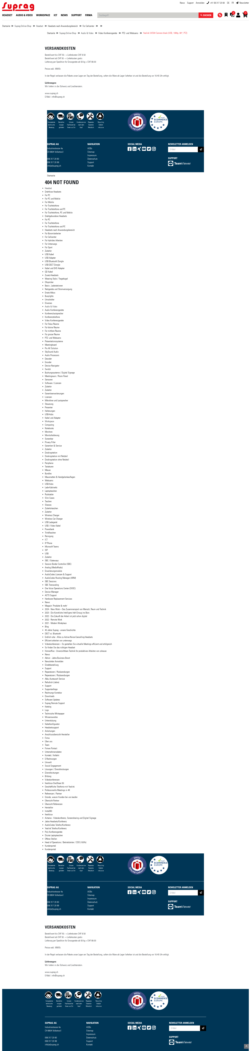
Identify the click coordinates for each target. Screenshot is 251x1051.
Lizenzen (48, 397)
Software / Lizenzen (53, 383)
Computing (49, 424)
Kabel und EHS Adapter (54, 268)
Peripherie (49, 463)
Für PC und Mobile (52, 198)
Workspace (43, 15)
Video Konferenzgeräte (108, 33)
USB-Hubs (49, 414)
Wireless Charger (52, 515)
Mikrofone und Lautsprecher (56, 400)
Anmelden (200, 2)
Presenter (49, 407)
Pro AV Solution (51, 348)
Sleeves (48, 504)
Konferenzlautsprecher (54, 313)
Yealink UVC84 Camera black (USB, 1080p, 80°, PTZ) (165, 33)
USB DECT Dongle (52, 264)
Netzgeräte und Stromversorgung (58, 289)
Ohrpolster (49, 282)
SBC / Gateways (52, 560)
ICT (55, 15)
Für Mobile (49, 202)
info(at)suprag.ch (54, 165)
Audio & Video (24, 15)
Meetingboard (51, 344)
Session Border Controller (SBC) (58, 564)
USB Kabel (49, 254)
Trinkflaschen (50, 532)
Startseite (6, 26)
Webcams (49, 480)
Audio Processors (52, 355)
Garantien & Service (53, 445)
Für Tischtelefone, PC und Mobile (58, 212)
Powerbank (49, 529)
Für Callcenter (89, 26)
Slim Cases (49, 498)
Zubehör (48, 250)
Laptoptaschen (51, 491)
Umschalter (49, 299)
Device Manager (52, 591)
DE (228, 2)
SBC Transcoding (52, 584)
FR (233, 2)
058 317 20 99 (53, 162)
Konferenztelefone (52, 317)
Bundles (48, 473)
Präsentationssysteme (54, 341)
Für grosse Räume (52, 334)
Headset (7, 15)
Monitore (48, 431)
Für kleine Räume (52, 327)
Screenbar (49, 438)
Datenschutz (92, 158)
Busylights (49, 296)
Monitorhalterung (52, 435)
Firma (88, 15)
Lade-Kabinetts (51, 487)
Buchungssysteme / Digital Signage (60, 372)
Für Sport (48, 247)
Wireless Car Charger (54, 518)
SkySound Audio (52, 351)
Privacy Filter (50, 442)
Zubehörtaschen (51, 508)
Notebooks (49, 428)
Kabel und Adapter (52, 417)
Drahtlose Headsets (53, 191)
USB (47, 553)
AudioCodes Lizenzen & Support (58, 574)
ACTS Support (51, 595)
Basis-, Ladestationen (54, 285)
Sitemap (90, 151)
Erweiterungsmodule (53, 571)
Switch (48, 369)
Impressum (92, 155)
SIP (46, 550)
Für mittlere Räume (53, 331)
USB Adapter (50, 257)
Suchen (206, 15)
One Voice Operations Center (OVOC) (60, 588)
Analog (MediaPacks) (54, 567)
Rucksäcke (49, 494)
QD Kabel (49, 271)
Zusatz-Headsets (51, 275)
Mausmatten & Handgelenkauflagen (60, 477)
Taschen (48, 501)
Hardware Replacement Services (58, 598)
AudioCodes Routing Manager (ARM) (60, 578)
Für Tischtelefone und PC (55, 209)
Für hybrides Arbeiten (54, 240)
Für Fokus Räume (52, 324)
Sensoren (49, 379)
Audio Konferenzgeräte (54, 310)
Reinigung (49, 536)
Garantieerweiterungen (54, 393)
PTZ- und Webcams (130, 33)
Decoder (48, 358)
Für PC (47, 195)
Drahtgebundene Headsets (56, 216)
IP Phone (48, 543)
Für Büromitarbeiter (53, 233)
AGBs (89, 148)
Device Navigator (52, 365)
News (182, 2)
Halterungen (50, 411)
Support (90, 162)
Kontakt (90, 165)
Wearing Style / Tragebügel (56, 278)
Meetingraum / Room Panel (56, 376)
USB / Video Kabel (53, 525)
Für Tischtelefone (52, 205)
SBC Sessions (50, 581)
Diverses (48, 303)
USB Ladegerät (51, 522)
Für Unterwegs (51, 244)
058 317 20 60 (53, 158)
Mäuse (48, 470)
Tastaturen (49, 466)
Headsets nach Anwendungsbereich (63, 26)
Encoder (48, 362)
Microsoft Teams (52, 546)
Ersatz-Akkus (50, 292)
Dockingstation (51, 452)
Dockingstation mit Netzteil (56, 456)
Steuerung (49, 404)
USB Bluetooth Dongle (54, 261)
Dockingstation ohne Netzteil (57, 459)
